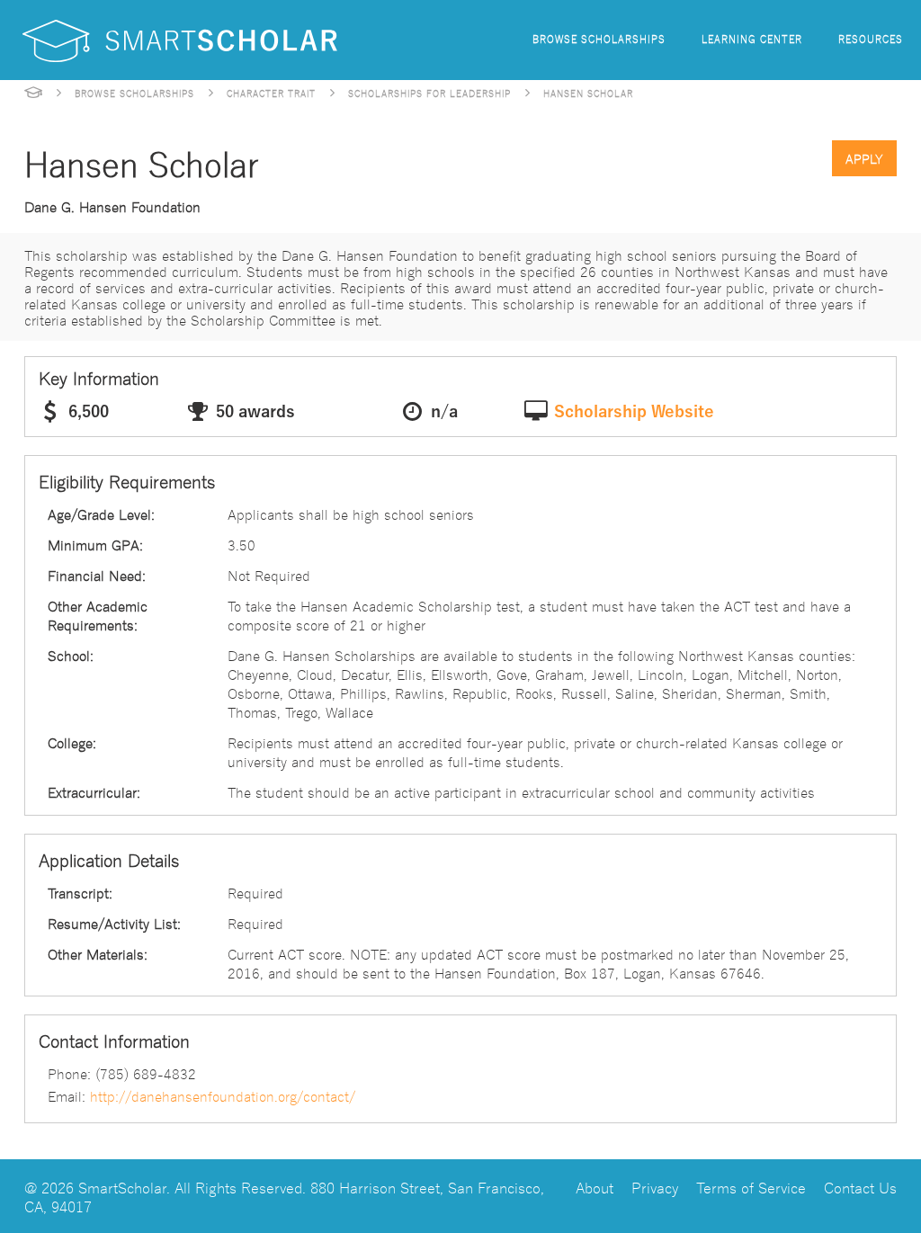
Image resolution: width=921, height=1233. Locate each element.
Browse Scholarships (599, 38)
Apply (864, 158)
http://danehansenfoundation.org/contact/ (222, 1095)
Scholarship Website (634, 412)
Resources (870, 38)
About (594, 1187)
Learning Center (752, 38)
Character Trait (271, 92)
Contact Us (860, 1187)
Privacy (654, 1187)
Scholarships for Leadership (429, 92)
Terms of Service (751, 1187)
